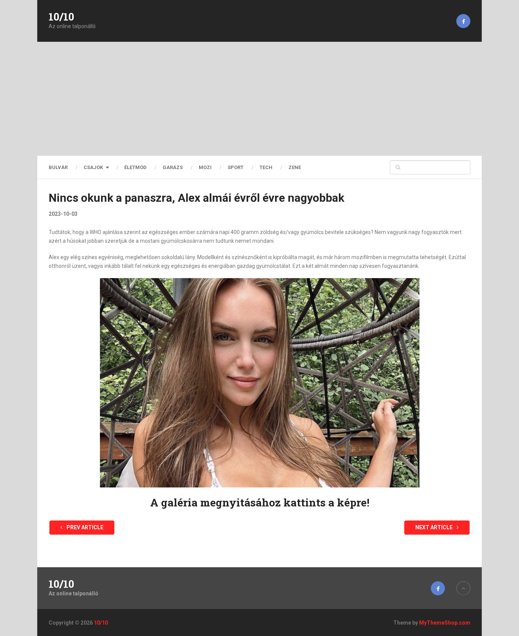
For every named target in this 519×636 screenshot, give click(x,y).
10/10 (61, 16)
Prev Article (84, 527)
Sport (236, 167)
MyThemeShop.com (444, 623)
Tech (266, 167)
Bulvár (58, 167)
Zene (294, 167)
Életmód (135, 167)
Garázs (173, 167)
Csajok (93, 167)
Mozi (205, 167)
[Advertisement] (259, 99)
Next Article (434, 527)
